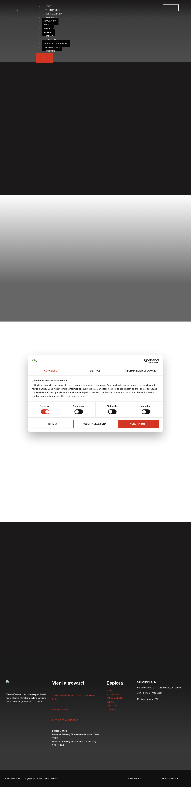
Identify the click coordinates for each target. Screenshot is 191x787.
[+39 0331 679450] (53, 705)
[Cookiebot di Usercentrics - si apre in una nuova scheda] (146, 361)
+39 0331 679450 (60, 709)
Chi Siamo (112, 706)
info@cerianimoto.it (65, 720)
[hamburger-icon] (171, 7)
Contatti (50, 51)
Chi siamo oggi (52, 47)
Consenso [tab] (50, 370)
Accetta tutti (138, 424)
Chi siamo (51, 40)
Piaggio (48, 32)
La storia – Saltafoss (56, 44)
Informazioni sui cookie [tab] (140, 370)
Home (48, 6)
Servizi (49, 36)
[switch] (78, 411)
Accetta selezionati (95, 424)
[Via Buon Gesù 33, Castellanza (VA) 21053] (54, 691)
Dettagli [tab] (95, 370)
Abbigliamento (54, 14)
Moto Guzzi (50, 21)
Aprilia (48, 25)
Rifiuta (52, 424)
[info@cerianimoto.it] (53, 715)
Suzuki (47, 29)
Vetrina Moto (53, 10)
